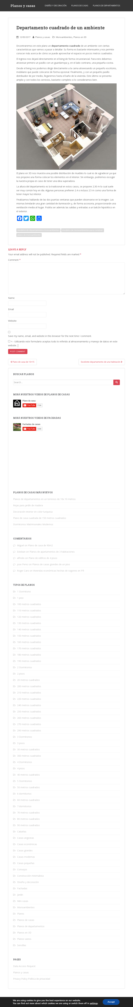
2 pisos (21, 673)
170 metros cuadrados (29, 648)
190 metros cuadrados (29, 661)
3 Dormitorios (24, 736)
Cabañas (21, 831)
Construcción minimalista (30, 875)
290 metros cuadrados (29, 730)
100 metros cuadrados (29, 604)
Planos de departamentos (106, 5)
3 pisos (21, 743)
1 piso (20, 597)
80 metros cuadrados (28, 818)
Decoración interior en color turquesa (33, 511)
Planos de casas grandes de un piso (51, 564)
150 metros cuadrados (29, 635)
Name (11, 297)
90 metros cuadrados (28, 825)
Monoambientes (64, 37)
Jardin (20, 894)
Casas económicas (27, 844)
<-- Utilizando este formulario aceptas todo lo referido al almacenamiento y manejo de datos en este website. (62, 343)
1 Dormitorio (24, 591)
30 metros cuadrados (28, 749)
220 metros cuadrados (29, 698)
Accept (111, 1001)
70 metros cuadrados (28, 812)
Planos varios (24, 938)
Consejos (22, 869)
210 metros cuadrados (29, 692)
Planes (20, 913)
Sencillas (21, 945)
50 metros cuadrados (28, 787)
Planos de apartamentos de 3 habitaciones (52, 551)
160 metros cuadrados (29, 642)
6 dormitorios (24, 793)
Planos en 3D (79, 37)
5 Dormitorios (24, 781)
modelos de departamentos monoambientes (38, 230)
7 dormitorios (24, 806)
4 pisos (21, 768)
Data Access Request (24, 966)
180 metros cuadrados (29, 654)
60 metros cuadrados (28, 799)
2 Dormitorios (24, 667)
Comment (14, 259)
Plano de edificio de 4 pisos (43, 558)
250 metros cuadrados (29, 711)
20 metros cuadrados (28, 679)
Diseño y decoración (55, 5)
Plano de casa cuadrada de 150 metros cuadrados (39, 518)
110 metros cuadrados (29, 610)
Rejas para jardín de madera (28, 505)
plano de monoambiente (29, 235)
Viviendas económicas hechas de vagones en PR (58, 570)
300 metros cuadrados (29, 755)
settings (94, 1003)
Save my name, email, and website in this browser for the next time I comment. (50, 336)
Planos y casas (23, 6)
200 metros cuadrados (29, 686)
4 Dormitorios (24, 762)
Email (11, 309)
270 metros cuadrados (29, 724)
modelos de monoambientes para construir (82, 230)
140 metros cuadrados (29, 629)
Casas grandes (25, 850)
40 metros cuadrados (28, 774)
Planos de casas (79, 5)
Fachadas (22, 888)
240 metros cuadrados (29, 705)
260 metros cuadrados (29, 717)
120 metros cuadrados (29, 616)
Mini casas (22, 901)
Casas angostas (25, 837)
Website (12, 320)
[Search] (116, 382)
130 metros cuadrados (29, 623)
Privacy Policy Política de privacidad (31, 978)
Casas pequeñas (25, 863)
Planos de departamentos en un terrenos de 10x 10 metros (44, 499)
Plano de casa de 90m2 (40, 545)
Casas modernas (26, 856)
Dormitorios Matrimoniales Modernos (33, 524)
